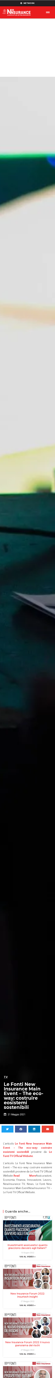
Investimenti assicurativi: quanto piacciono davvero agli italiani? (27, 1247)
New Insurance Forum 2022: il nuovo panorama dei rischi (27, 1344)
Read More (24, 1175)
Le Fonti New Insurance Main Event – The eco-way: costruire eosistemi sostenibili (27, 1148)
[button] (7, 1129)
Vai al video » (27, 1256)
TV (6, 1077)
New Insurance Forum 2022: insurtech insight (27, 1295)
